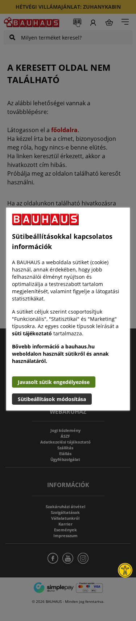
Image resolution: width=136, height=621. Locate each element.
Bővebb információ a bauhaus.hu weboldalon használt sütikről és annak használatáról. (60, 353)
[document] (68, 309)
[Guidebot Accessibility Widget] (125, 570)
